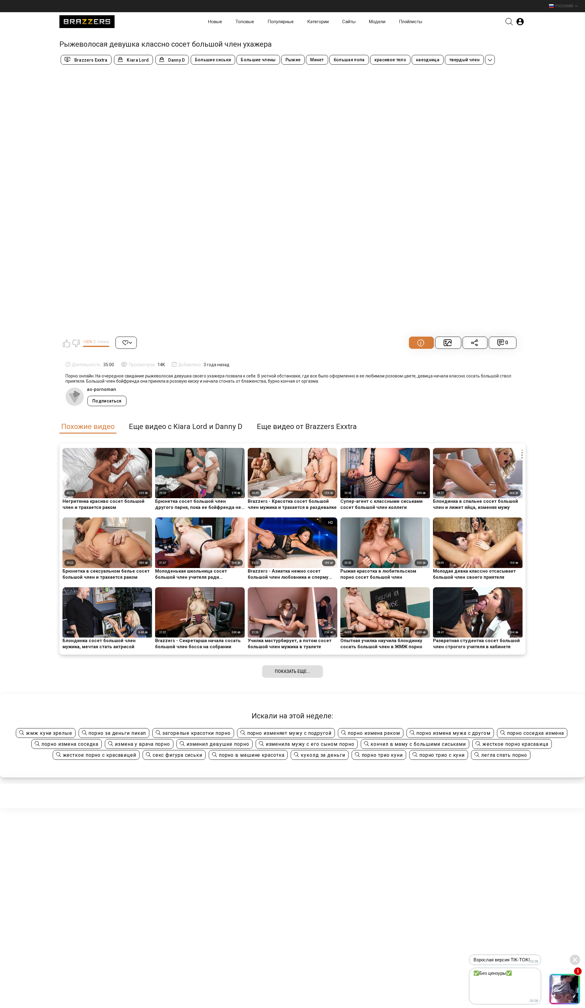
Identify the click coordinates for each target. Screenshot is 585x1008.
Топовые (245, 21)
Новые (215, 21)
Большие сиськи (213, 59)
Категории (318, 21)
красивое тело (390, 59)
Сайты (349, 21)
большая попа (349, 59)
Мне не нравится (76, 343)
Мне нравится (66, 343)
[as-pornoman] (75, 397)
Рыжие (293, 59)
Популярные (281, 21)
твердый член (464, 59)
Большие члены (258, 59)
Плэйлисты (410, 21)
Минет (317, 59)
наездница (427, 59)
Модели (377, 21)
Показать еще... (292, 671)
